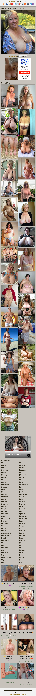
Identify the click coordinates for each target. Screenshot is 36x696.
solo (21, 538)
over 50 (22, 506)
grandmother (7, 557)
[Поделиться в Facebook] (7, 4)
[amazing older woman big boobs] (9, 209)
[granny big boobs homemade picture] (26, 168)
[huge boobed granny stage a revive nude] (26, 191)
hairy (4, 562)
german (5, 547)
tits (21, 545)
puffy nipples (24, 518)
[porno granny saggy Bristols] (26, 305)
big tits (5, 487)
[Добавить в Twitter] (31, 4)
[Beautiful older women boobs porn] (18, 32)
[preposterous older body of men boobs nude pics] (9, 339)
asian (4, 465)
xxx (21, 562)
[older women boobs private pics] (26, 283)
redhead (23, 523)
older (22, 499)
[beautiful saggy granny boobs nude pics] (9, 296)
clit (4, 516)
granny (5, 560)
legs (21, 480)
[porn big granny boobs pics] (9, 120)
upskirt (22, 550)
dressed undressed (9, 533)
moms (22, 489)
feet (4, 543)
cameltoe (6, 511)
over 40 (22, 504)
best (4, 482)
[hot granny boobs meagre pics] (26, 353)
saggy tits (23, 526)
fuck (4, 545)
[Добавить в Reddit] (23, 4)
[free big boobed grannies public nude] (9, 189)
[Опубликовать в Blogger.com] (4, 4)
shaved (22, 530)
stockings (23, 540)
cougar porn (6, 521)
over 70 (22, 511)
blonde (5, 494)
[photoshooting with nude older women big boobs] (26, 96)
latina (22, 477)
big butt (5, 509)
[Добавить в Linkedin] (15, 4)
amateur (5, 463)
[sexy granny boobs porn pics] (9, 402)
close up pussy (7, 518)
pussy (22, 521)
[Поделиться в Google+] (12, 4)
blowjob (5, 497)
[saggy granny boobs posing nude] (9, 254)
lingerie (22, 482)
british (5, 501)
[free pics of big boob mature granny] (9, 233)
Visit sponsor (23, 56)
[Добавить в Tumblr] (28, 4)
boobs (5, 499)
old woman (23, 494)
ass (4, 467)
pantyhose (23, 516)
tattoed (22, 543)
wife (21, 560)
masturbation (24, 484)
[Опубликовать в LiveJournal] (17, 4)
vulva (22, 557)
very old (22, 555)
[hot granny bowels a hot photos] (9, 170)
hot (21, 472)
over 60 (22, 509)
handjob (22, 465)
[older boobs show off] (9, 273)
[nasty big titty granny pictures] (26, 374)
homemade (23, 470)
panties (22, 514)
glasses (5, 555)
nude (22, 492)
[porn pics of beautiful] (26, 122)
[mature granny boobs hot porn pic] (26, 397)
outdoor (22, 501)
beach (5, 477)
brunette (5, 504)
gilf (4, 550)
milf (21, 487)
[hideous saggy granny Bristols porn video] (26, 237)
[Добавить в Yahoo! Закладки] (33, 4)
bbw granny (6, 475)
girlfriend (5, 552)
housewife (23, 475)
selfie (22, 528)
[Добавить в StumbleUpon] (25, 4)
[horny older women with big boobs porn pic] (9, 419)
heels (22, 467)
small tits (23, 535)
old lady (22, 497)
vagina (22, 552)
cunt (4, 528)
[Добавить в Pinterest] (20, 4)
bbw (4, 472)
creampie (6, 526)
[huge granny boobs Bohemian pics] (26, 260)
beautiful (5, 480)
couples (5, 523)
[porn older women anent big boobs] (26, 146)
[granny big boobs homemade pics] (9, 317)
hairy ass (23, 463)
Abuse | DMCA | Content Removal (13, 690)
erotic (4, 538)
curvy (4, 530)
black (4, 492)
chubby (5, 514)
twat (21, 547)
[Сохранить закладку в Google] (10, 4)
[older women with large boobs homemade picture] (9, 95)
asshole (5, 470)
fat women (6, 540)
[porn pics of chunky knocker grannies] (9, 385)
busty (4, 506)
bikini (4, 489)
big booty (6, 484)
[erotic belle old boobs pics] (9, 362)
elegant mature (7, 535)
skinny (22, 533)
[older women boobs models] (26, 214)
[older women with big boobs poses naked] (26, 330)
